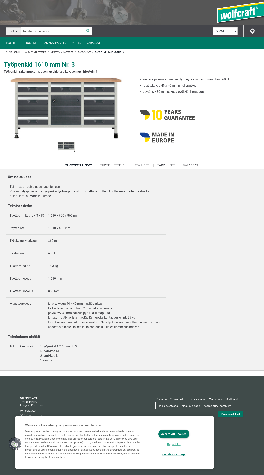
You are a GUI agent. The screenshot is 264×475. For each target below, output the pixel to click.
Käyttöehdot (232, 399)
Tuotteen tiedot (78, 166)
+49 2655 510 (28, 401)
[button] (15, 444)
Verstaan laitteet (62, 52)
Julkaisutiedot (197, 399)
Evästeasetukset (230, 414)
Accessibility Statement (217, 405)
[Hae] (88, 31)
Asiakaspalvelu (55, 42)
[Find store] (252, 31)
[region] (114, 442)
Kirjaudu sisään (190, 405)
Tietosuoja (215, 399)
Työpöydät (84, 52)
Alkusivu (162, 399)
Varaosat (93, 42)
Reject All (173, 444)
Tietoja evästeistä (167, 405)
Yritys (76, 42)
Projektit (32, 42)
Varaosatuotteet (35, 52)
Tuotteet (12, 42)
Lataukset (141, 165)
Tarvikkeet (166, 165)
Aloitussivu (13, 52)
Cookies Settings (174, 454)
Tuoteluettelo (112, 165)
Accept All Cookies (174, 434)
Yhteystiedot (177, 399)
